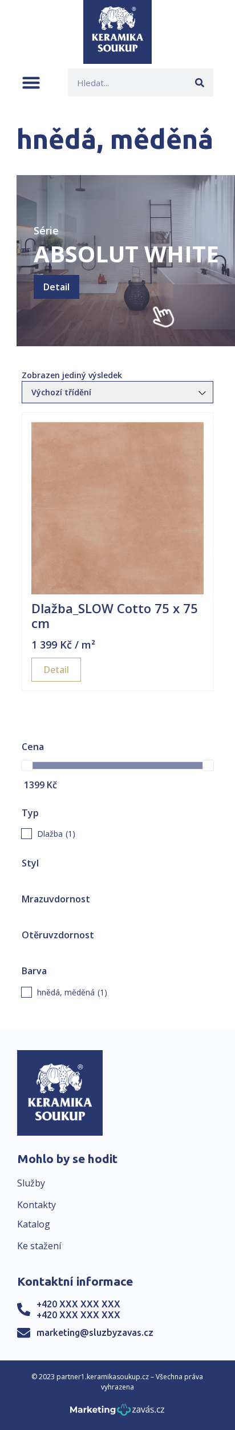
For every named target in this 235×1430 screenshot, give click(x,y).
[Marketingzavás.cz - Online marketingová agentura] (117, 1413)
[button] (31, 82)
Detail (56, 287)
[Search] (199, 82)
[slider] (27, 765)
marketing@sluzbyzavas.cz (95, 1332)
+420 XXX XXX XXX (78, 1304)
